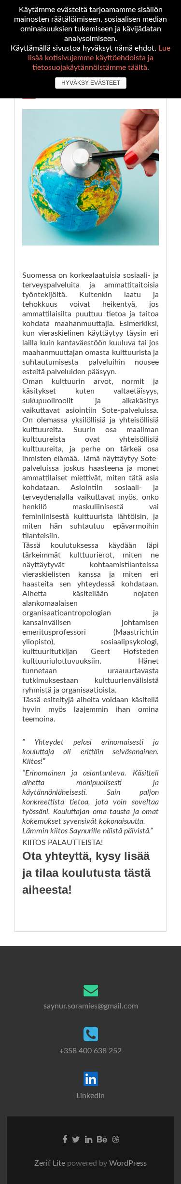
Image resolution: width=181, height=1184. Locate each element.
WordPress (127, 1163)
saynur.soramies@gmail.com (90, 1006)
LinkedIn (90, 1096)
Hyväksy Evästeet (90, 83)
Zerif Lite (50, 1163)
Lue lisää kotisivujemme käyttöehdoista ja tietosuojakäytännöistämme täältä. (99, 57)
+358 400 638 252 (90, 1051)
